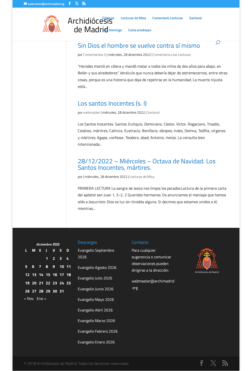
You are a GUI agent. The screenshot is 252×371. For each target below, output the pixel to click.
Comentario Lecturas (167, 18)
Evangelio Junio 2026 (95, 289)
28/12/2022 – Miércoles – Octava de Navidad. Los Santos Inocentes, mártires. (147, 164)
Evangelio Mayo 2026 (96, 299)
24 (62, 283)
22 (48, 283)
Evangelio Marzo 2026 (96, 321)
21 (41, 283)
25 (68, 283)
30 (55, 291)
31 (62, 291)
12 (27, 275)
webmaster (91, 112)
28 (41, 291)
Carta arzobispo (139, 30)
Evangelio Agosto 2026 (97, 267)
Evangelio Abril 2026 (95, 310)
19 (27, 283)
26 (27, 291)
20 (34, 283)
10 (62, 266)
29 (48, 291)
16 (55, 275)
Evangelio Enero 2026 (96, 342)
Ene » (41, 298)
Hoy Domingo (112, 30)
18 (68, 275)
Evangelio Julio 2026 (95, 278)
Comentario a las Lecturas (172, 54)
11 (68, 266)
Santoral (195, 18)
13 (34, 275)
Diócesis (108, 18)
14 (41, 275)
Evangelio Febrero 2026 (98, 331)
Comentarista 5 (94, 54)
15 (48, 275)
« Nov (29, 298)
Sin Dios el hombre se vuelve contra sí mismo (139, 45)
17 (62, 275)
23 (55, 283)
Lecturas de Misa (133, 18)
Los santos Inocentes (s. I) (112, 103)
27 (34, 291)
